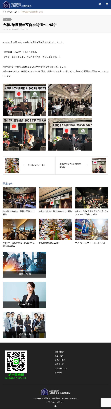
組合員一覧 (59, 364)
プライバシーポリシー (55, 402)
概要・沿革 (59, 356)
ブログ (9, 12)
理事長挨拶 (59, 352)
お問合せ (58, 373)
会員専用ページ (61, 368)
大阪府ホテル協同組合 (52, 398)
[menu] (106, 4)
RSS (55, 406)
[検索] (100, 4)
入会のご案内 (60, 360)
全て (7, 19)
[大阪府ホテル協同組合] (17, 4)
